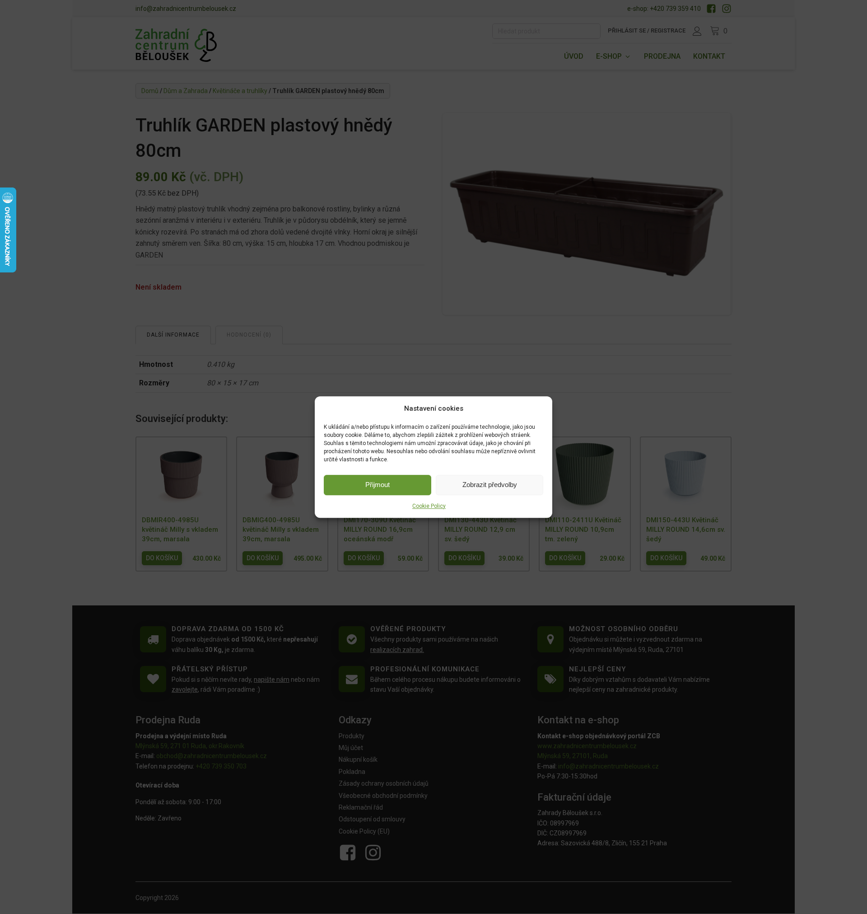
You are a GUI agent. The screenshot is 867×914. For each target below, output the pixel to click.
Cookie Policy (429, 506)
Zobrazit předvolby (489, 484)
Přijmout (377, 484)
